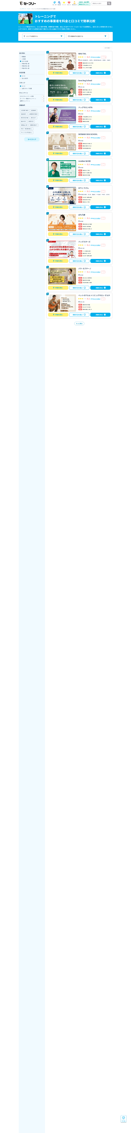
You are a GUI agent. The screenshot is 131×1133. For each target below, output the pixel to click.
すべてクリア (32, 139)
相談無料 (23, 114)
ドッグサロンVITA (85, 107)
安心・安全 (55, 4)
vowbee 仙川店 (84, 161)
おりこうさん (83, 188)
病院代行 (31, 121)
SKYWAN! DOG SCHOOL (87, 134)
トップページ (23, 8)
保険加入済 (24, 125)
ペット (28, 8)
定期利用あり (34, 125)
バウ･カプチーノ (84, 268)
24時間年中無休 (33, 114)
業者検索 (59, 4)
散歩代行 (23, 121)
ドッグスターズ (84, 241)
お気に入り (69, 3)
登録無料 (33, 110)
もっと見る (79, 323)
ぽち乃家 (81, 214)
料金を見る (58, 72)
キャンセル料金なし (26, 132)
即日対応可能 (25, 118)
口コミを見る (97, 57)
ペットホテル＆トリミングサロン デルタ (94, 295)
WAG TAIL (82, 53)
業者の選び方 (74, 4)
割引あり (33, 118)
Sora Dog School (85, 80)
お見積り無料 (25, 110)
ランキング (64, 4)
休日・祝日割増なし (26, 129)
